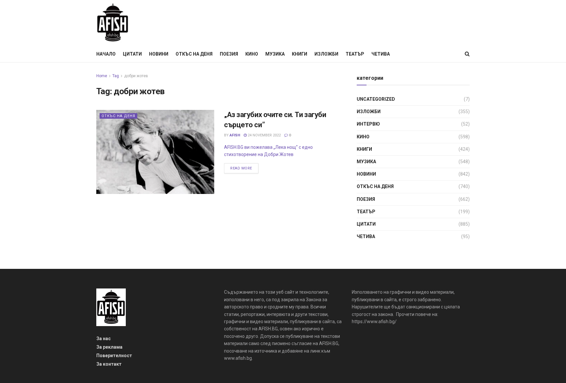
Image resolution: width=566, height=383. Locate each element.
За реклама (109, 347)
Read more (241, 168)
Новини (158, 54)
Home (101, 76)
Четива (380, 54)
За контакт (109, 364)
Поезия (229, 54)
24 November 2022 (264, 135)
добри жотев (136, 76)
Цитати (132, 54)
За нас (103, 338)
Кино (251, 54)
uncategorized (376, 99)
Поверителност (114, 355)
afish (235, 135)
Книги (299, 54)
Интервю (368, 124)
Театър (355, 54)
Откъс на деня (194, 54)
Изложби (326, 54)
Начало (106, 54)
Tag (115, 76)
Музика (275, 54)
